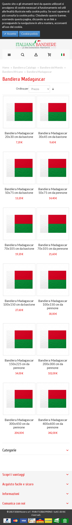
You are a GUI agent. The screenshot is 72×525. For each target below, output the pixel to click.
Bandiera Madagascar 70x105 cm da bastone (19, 246)
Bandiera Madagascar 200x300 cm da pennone (52, 364)
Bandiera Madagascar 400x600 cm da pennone (52, 423)
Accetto (11, 33)
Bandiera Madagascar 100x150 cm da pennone (52, 304)
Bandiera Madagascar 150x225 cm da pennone (19, 364)
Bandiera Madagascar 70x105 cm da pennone (52, 246)
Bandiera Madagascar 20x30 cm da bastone (19, 134)
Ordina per (22, 88)
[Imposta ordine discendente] (53, 89)
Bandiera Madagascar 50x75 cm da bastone (19, 190)
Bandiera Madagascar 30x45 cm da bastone (52, 134)
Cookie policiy (29, 33)
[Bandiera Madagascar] (19, 112)
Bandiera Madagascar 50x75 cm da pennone (52, 190)
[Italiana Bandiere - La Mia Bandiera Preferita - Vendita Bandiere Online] (36, 44)
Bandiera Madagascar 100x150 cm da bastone (19, 302)
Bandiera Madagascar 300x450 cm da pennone (19, 423)
